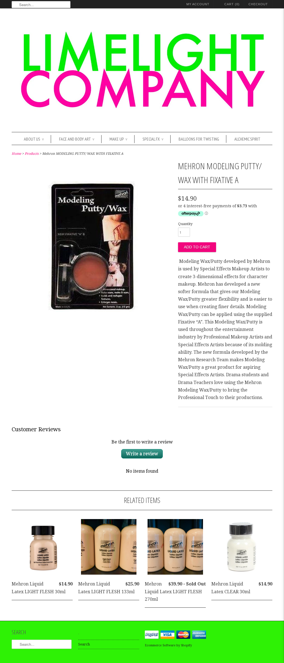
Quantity (185, 224)
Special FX (153, 139)
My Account (197, 4)
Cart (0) (232, 4)
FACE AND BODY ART (76, 139)
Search (84, 644)
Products (32, 154)
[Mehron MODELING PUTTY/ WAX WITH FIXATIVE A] (92, 328)
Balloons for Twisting (199, 139)
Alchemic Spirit (247, 139)
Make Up (118, 139)
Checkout (258, 4)
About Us (34, 139)
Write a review (142, 453)
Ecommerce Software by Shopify (168, 645)
